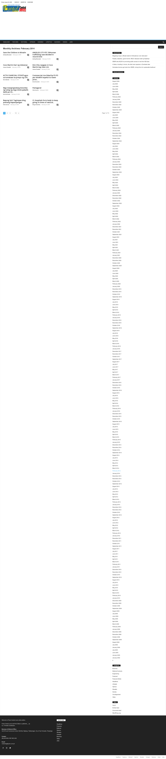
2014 (8, 45)
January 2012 (116, 536)
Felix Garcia (36, 90)
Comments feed (116, 710)
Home (4, 45)
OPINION (32, 42)
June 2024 (115, 149)
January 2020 (116, 286)
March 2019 (115, 312)
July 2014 (115, 458)
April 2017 (115, 372)
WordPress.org (116, 713)
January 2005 (116, 655)
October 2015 (116, 419)
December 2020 (116, 258)
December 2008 (116, 632)
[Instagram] (7, 748)
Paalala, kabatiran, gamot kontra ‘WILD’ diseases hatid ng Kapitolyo (131, 58)
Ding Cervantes (36, 104)
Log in (114, 705)
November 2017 (116, 354)
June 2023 (115, 180)
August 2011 (115, 549)
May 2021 (115, 245)
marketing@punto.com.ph (8, 743)
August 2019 (115, 299)
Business (114, 668)
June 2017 (115, 367)
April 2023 (115, 185)
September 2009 (117, 608)
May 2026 (115, 89)
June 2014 (115, 460)
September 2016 (117, 390)
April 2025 (115, 123)
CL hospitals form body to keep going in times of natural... (45, 101)
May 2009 (115, 619)
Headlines (115, 681)
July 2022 (115, 208)
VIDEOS (65, 42)
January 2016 (116, 411)
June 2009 (115, 616)
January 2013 (116, 504)
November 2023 (116, 167)
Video (114, 697)
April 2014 (115, 465)
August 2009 (115, 611)
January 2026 (116, 99)
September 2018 (117, 328)
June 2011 (115, 554)
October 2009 (116, 606)
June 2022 (115, 211)
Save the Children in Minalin (14, 52)
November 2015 (116, 416)
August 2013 (115, 486)
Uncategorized (116, 694)
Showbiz (114, 689)
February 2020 (116, 284)
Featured (114, 676)
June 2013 (115, 491)
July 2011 (115, 551)
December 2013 (116, 476)
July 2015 (115, 426)
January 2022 (116, 224)
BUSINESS (57, 42)
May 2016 (115, 400)
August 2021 (115, 237)
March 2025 (115, 125)
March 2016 (115, 406)
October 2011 (116, 543)
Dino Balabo (6, 79)
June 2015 (115, 429)
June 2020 (115, 273)
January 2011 (116, 567)
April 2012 (115, 528)
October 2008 (116, 637)
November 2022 (116, 198)
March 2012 (115, 530)
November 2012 (116, 510)
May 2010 (115, 587)
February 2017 (116, 377)
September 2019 (117, 297)
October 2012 (116, 512)
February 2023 (116, 190)
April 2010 (115, 590)
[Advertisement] (83, 27)
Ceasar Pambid (7, 67)
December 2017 (116, 351)
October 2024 (116, 138)
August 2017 (115, 362)
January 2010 (116, 598)
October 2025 (116, 107)
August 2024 (115, 143)
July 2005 (115, 650)
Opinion (114, 686)
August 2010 (115, 580)
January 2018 (116, 349)
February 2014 (116, 471)
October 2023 (116, 169)
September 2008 (117, 639)
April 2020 (115, 278)
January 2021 (116, 255)
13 (15, 113)
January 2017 (116, 380)
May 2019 (115, 307)
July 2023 (115, 177)
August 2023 (115, 175)
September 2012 (117, 515)
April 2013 (115, 497)
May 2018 (115, 338)
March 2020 (115, 281)
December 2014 (116, 445)
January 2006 (116, 647)
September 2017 (117, 359)
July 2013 (115, 489)
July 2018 (115, 333)
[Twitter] (10, 748)
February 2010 (116, 595)
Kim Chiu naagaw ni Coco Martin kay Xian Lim (43, 66)
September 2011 (117, 546)
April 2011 (115, 559)
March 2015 (115, 437)
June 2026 (115, 86)
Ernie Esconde (36, 81)
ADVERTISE (23, 2)
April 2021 (115, 247)
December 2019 (116, 289)
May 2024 (115, 151)
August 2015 (115, 424)
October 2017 (116, 356)
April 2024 (115, 154)
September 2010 (117, 577)
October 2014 (116, 450)
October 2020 (116, 263)
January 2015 (116, 442)
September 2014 (117, 452)
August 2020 (115, 268)
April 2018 (115, 341)
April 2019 (115, 310)
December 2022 (116, 195)
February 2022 (116, 221)
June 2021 (115, 242)
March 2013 (115, 499)
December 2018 (116, 320)
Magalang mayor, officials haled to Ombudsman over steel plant (130, 56)
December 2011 (116, 538)
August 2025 (115, 112)
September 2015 (117, 421)
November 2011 (116, 541)
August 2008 (115, 642)
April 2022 (115, 216)
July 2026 (115, 84)
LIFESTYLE (49, 42)
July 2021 (115, 239)
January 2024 (116, 162)
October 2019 (116, 294)
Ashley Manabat (7, 54)
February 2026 (116, 97)
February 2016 (116, 408)
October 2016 (116, 388)
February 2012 (116, 533)
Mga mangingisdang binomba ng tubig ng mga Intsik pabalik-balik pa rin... (16, 90)
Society (114, 692)
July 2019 (115, 302)
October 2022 (116, 201)
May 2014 (115, 463)
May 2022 (115, 214)
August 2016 (115, 393)
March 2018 (115, 343)
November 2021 (116, 229)
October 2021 (116, 232)
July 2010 (115, 582)
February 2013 (116, 502)
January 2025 (116, 130)
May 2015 (115, 432)
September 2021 (117, 234)
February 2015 (116, 439)
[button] (163, 42)
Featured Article (116, 679)
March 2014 (115, 468)
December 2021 (116, 226)
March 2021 (115, 250)
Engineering (115, 674)
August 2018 (115, 330)
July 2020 (115, 271)
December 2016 (116, 382)
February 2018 (116, 346)
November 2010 (116, 572)
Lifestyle (114, 684)
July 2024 (115, 146)
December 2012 (116, 507)
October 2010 (116, 574)
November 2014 (116, 447)
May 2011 (115, 556)
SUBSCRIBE (30, 2)
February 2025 (116, 128)
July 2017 (115, 364)
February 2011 (116, 564)
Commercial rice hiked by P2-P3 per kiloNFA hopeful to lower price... (45, 77)
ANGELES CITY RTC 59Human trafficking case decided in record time (44, 54)
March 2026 (115, 94)
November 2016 (116, 385)
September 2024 (117, 141)
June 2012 (115, 523)
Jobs (58, 741)
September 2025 (117, 110)
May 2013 (115, 494)
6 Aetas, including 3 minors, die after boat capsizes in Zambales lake (131, 64)
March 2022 (115, 219)
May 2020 (115, 276)
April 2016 (115, 403)
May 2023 (115, 182)
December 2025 (116, 102)
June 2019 (115, 304)
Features (59, 726)
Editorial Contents (117, 671)
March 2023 (115, 188)
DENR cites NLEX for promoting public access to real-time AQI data (130, 61)
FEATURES (15, 42)
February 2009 (116, 626)
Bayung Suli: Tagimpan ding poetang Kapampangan (14, 101)
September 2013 (117, 484)
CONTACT (16, 2)
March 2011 (115, 561)
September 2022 (117, 203)
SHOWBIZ (40, 42)
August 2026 (115, 81)
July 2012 (115, 520)
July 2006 (115, 645)
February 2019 (116, 315)
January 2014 (116, 473)
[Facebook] (3, 748)
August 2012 (115, 517)
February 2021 (116, 252)
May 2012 (115, 525)
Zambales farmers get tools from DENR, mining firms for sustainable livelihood (134, 67)
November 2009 (116, 603)
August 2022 (115, 206)
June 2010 (115, 585)
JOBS (71, 42)
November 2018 (116, 323)
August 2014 (115, 455)
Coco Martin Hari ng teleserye (15, 65)
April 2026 (115, 91)
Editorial (59, 728)
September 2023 (117, 172)
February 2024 (116, 159)
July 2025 (115, 115)
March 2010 (115, 593)
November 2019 (116, 291)
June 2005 (115, 652)
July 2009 (115, 613)
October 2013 (116, 481)
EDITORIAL (24, 42)
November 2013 (116, 478)
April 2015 (115, 434)
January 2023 (116, 193)
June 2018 (115, 336)
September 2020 (117, 265)
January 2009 (116, 629)
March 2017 (115, 375)
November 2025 (116, 104)
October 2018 (116, 325)
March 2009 (115, 624)
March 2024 (115, 156)
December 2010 (116, 569)
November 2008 (116, 634)
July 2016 (115, 395)
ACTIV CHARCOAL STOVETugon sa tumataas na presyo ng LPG (15, 76)
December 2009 (116, 600)
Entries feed (115, 708)
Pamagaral (37, 88)
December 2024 (116, 133)
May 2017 (115, 369)
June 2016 (115, 398)
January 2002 (116, 658)
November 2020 (116, 260)
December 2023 (116, 164)
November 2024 (116, 136)
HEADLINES (6, 42)
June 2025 (115, 117)
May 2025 (115, 120)
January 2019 (116, 317)
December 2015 (116, 413)
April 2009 (115, 621)
